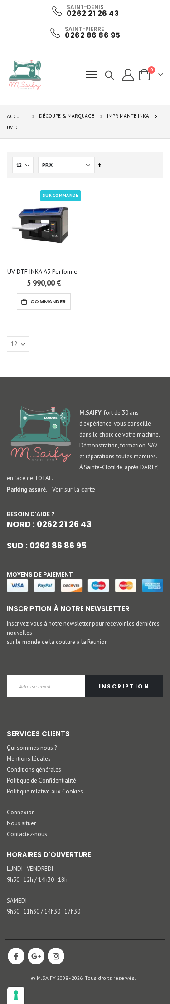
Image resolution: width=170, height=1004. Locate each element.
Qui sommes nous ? (32, 748)
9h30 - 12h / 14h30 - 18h (37, 880)
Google (36, 956)
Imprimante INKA (128, 116)
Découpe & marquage (66, 116)
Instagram (56, 956)
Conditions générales (34, 769)
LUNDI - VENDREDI (30, 869)
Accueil (16, 116)
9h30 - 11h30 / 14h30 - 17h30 (43, 911)
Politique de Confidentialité (41, 780)
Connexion (21, 812)
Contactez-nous (27, 834)
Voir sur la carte (73, 489)
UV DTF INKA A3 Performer (43, 271)
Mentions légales (29, 759)
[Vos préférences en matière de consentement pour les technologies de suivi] (15, 995)
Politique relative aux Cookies (45, 791)
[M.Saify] (25, 74)
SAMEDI (17, 900)
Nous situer (21, 823)
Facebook (16, 956)
